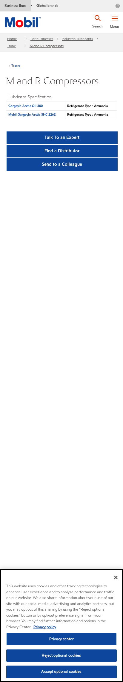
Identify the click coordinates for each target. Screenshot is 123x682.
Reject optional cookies (61, 655)
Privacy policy (44, 627)
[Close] (115, 577)
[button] (114, 21)
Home (12, 38)
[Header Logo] (23, 21)
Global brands (47, 5)
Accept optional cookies (61, 671)
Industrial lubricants (77, 38)
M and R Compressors (47, 45)
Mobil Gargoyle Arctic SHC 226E (32, 114)
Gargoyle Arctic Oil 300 (25, 105)
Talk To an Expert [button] (61, 137)
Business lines (15, 5)
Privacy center (61, 639)
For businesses (41, 38)
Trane (11, 45)
